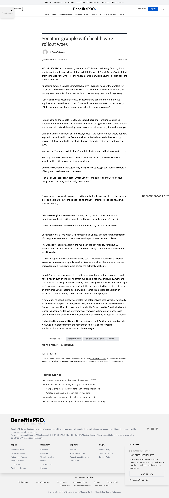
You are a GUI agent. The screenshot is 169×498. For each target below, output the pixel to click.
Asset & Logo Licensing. (113, 361)
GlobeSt (97, 482)
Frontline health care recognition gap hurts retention (70, 384)
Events (43, 461)
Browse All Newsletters (139, 480)
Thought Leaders (117, 2)
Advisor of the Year (18, 468)
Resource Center (93, 2)
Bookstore (105, 2)
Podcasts (48, 2)
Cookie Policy (104, 450)
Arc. (63, 492)
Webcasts (57, 2)
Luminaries (15, 464)
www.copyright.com (98, 358)
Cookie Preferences (113, 492)
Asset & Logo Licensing (79, 457)
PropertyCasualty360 (42, 482)
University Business (102, 486)
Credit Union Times (80, 482)
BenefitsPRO (62, 482)
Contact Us (74, 461)
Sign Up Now (147, 474)
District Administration (82, 486)
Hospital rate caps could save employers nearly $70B (71, 380)
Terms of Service (106, 453)
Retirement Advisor (19, 457)
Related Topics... (56, 339)
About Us (73, 450)
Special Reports (17, 461)
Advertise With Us (77, 453)
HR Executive (65, 486)
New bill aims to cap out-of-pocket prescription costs (71, 397)
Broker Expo (16, 9)
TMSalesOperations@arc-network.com (66, 361)
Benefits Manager (18, 453)
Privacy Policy (105, 457)
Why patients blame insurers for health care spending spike (74, 389)
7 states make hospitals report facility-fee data (68, 393)
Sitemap (43, 468)
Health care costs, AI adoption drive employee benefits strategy (76, 401)
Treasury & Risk (112, 482)
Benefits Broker (17, 450)
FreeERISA (80, 2)
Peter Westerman (58, 52)
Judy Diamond (69, 2)
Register (153, 9)
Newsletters (141, 9)
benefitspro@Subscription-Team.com (27, 438)
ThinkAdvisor (23, 482)
